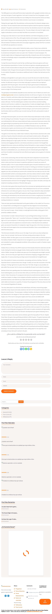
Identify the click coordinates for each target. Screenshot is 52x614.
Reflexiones (6, 417)
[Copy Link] (31, 349)
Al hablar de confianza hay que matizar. (12, 494)
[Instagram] (8, 596)
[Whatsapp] (26, 349)
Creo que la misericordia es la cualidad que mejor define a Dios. (18, 459)
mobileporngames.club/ (7, 95)
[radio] (21, 340)
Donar (45, 602)
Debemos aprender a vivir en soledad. (11, 477)
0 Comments (23, 9)
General (5, 412)
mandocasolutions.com (34, 611)
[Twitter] (23, 349)
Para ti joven (6, 414)
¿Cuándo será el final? (7, 441)
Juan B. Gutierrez (14, 9)
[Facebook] (21, 349)
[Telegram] (28, 349)
